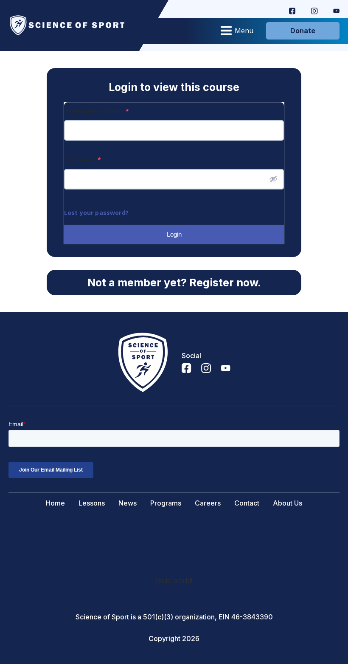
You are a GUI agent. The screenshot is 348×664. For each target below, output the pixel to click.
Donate (302, 30)
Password (82, 159)
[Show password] (273, 179)
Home (55, 503)
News (127, 503)
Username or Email (96, 111)
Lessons (92, 503)
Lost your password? (96, 213)
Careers (208, 503)
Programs (165, 503)
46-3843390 (252, 617)
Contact (246, 503)
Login (174, 234)
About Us (287, 503)
